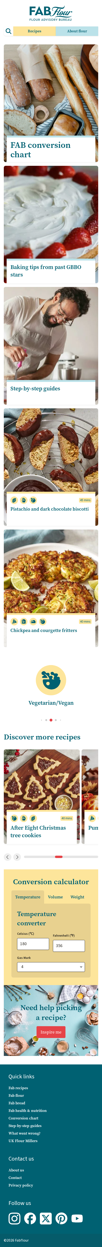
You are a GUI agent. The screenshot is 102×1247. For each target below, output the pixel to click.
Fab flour (16, 1095)
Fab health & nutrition (28, 1110)
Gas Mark (24, 958)
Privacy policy (21, 1185)
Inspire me (51, 1032)
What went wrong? (25, 1133)
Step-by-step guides (25, 1125)
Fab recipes (18, 1087)
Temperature (27, 897)
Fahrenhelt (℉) (64, 935)
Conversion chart (23, 1118)
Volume (55, 897)
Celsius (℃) (25, 933)
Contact (15, 1177)
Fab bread (17, 1103)
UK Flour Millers (23, 1140)
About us (16, 1170)
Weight (77, 897)
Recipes (34, 31)
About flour (77, 31)
